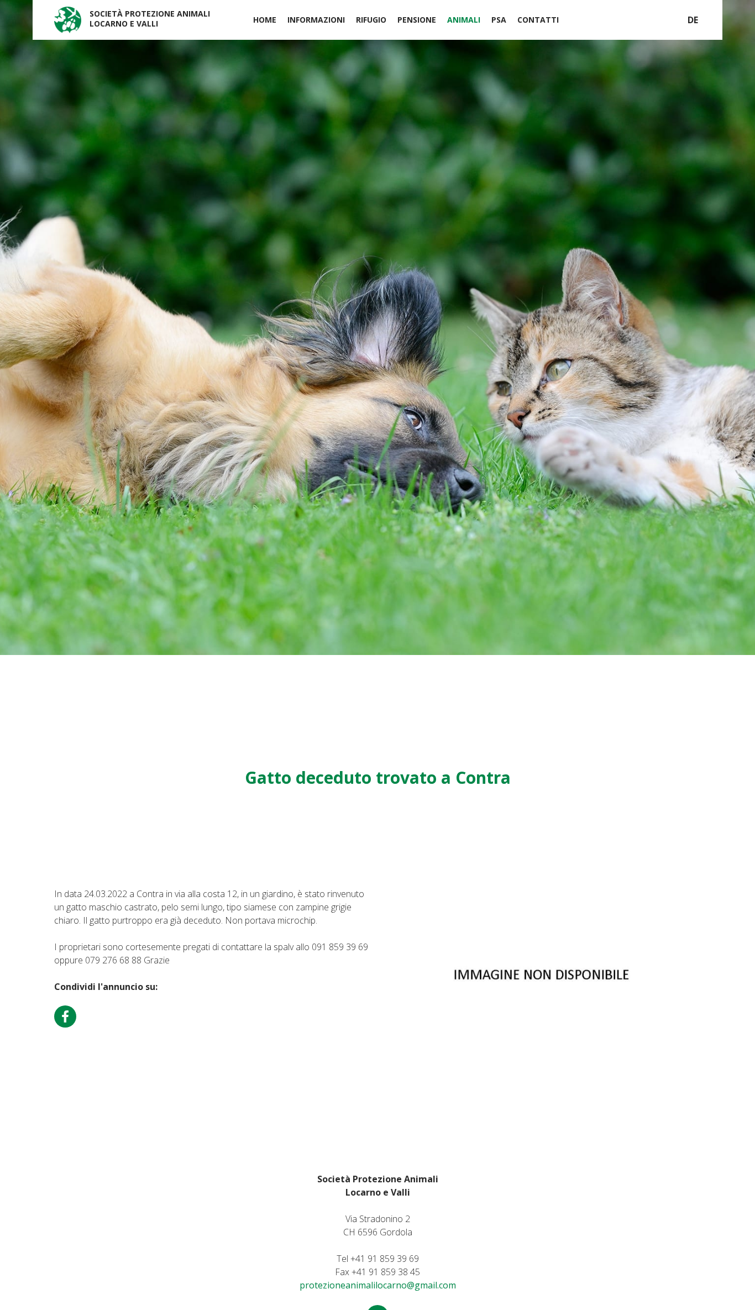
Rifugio (371, 19)
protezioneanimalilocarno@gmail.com (378, 1285)
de (693, 20)
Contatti (538, 19)
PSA (498, 19)
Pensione (416, 19)
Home (264, 19)
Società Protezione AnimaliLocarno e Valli (150, 18)
